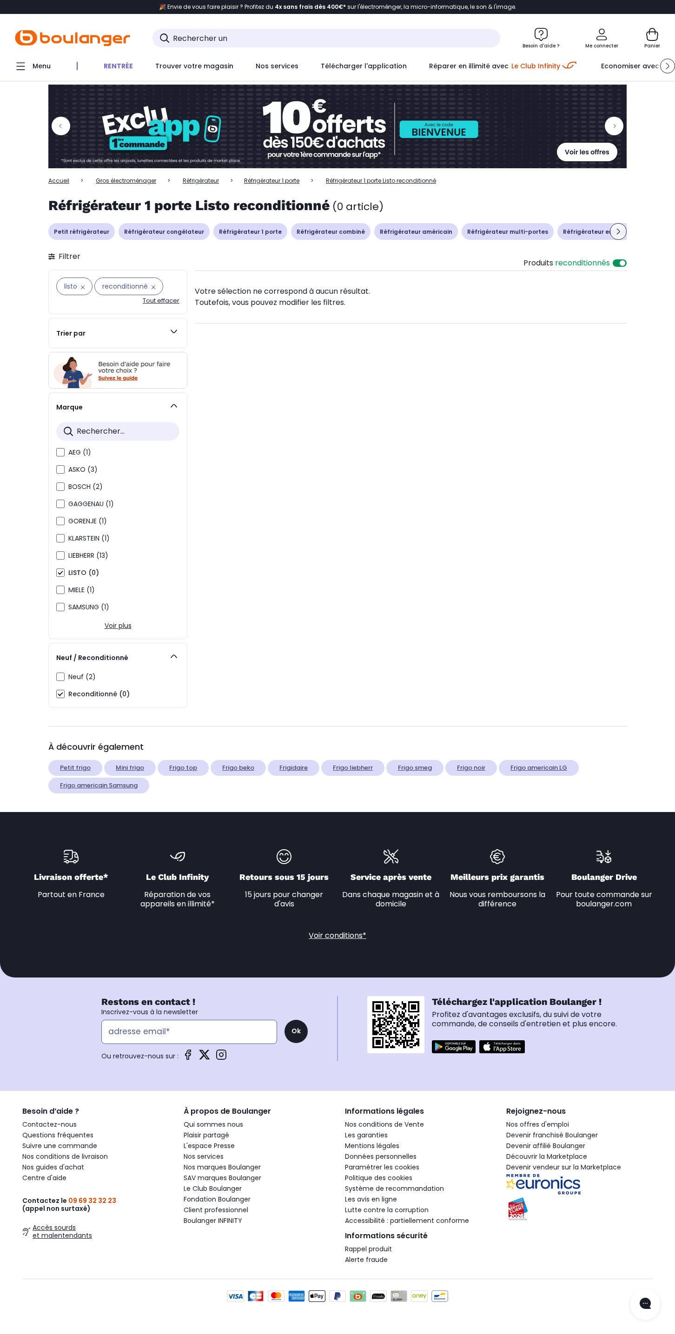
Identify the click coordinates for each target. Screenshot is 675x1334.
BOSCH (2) (85, 486)
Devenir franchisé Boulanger (552, 1135)
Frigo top (183, 767)
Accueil (58, 181)
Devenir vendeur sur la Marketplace (563, 1167)
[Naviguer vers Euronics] (579, 1184)
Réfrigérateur (201, 181)
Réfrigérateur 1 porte (271, 181)
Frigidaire (293, 767)
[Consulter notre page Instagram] (221, 1057)
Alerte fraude (366, 1259)
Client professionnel (216, 1210)
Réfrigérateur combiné (331, 232)
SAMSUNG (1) (88, 607)
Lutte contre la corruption (387, 1210)
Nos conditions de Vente (384, 1124)
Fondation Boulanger (217, 1199)
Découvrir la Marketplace (546, 1156)
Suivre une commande (59, 1145)
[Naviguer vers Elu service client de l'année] (579, 1209)
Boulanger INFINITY (213, 1220)
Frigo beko (238, 767)
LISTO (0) (83, 572)
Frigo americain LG (538, 767)
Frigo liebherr (353, 767)
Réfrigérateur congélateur (164, 232)
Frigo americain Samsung (99, 785)
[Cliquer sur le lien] (337, 126)
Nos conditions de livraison (65, 1156)
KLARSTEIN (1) (89, 538)
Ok (296, 1031)
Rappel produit (368, 1249)
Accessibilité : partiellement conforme (407, 1220)
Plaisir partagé (206, 1135)
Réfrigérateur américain (416, 232)
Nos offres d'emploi (537, 1124)
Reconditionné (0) (99, 694)
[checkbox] (60, 452)
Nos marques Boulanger (222, 1167)
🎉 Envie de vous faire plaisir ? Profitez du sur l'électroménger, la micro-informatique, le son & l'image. (337, 7)
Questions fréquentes (57, 1135)
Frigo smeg (415, 767)
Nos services (204, 1156)
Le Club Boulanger (213, 1188)
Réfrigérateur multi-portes (507, 232)
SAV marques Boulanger (222, 1177)
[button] (667, 66)
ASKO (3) (83, 469)
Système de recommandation (394, 1188)
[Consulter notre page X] (204, 1057)
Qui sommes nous (213, 1124)
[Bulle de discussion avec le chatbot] (645, 1304)
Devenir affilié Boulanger (545, 1145)
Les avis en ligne (371, 1199)
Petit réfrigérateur (81, 232)
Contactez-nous (49, 1124)
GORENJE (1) (87, 521)
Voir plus (118, 625)
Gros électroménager (126, 181)
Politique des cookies (378, 1177)
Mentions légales (372, 1145)
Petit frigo (75, 767)
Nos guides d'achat (53, 1167)
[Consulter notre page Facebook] (187, 1057)
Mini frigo (130, 767)
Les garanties (366, 1135)
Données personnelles (381, 1156)
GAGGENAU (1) (91, 504)
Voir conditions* (337, 935)
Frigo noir (471, 767)
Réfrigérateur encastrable (603, 232)
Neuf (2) (82, 676)
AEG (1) (79, 452)
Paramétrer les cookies (382, 1167)
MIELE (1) (81, 589)
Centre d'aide (44, 1177)
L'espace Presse (209, 1145)
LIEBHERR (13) (88, 555)
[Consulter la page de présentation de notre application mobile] (454, 1046)
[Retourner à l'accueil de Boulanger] (72, 38)
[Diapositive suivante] (618, 231)
